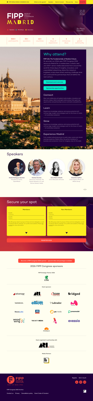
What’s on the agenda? (40, 2)
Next (85, 189)
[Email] (84, 382)
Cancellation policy (27, 393)
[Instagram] (80, 382)
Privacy (17, 393)
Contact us (10, 393)
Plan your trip (69, 2)
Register (82, 2)
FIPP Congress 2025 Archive (15, 389)
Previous (84, 189)
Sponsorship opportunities (55, 88)
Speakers (50, 2)
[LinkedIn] (76, 382)
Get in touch (82, 378)
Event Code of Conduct (41, 393)
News (76, 2)
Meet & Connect (59, 2)
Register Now (46, 240)
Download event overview (54, 82)
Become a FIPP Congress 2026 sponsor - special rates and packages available (46, 261)
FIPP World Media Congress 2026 (19, 2)
